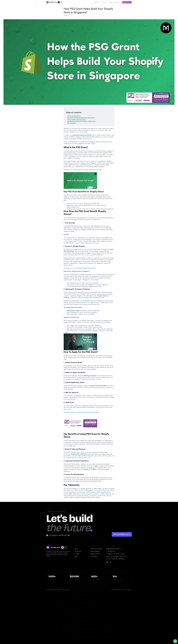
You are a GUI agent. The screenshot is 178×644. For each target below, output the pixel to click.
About (76, 548)
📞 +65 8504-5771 (110, 551)
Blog (76, 556)
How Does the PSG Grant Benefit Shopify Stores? (81, 117)
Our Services (78, 551)
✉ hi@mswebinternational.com (113, 548)
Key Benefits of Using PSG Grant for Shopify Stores (81, 121)
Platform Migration (95, 551)
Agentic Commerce (114, 2)
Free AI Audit (93, 556)
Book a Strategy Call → (122, 534)
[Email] (110, 562)
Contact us (126, 2)
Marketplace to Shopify (96, 548)
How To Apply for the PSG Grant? (76, 119)
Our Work (96, 2)
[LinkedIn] (107, 562)
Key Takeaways (71, 123)
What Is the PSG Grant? (73, 116)
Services (104, 2)
